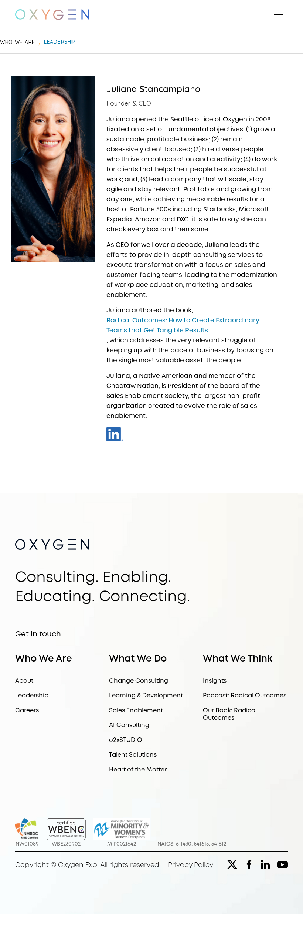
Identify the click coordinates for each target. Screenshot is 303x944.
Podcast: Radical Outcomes (244, 696)
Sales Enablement (136, 710)
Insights (215, 681)
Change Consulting (138, 681)
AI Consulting (129, 725)
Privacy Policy (190, 865)
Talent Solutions (133, 755)
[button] (278, 14)
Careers (27, 710)
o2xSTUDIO (125, 740)
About (24, 681)
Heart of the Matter (138, 770)
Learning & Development (146, 696)
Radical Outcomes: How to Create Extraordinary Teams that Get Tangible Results (182, 326)
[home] (52, 15)
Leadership (31, 696)
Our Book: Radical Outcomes (230, 714)
